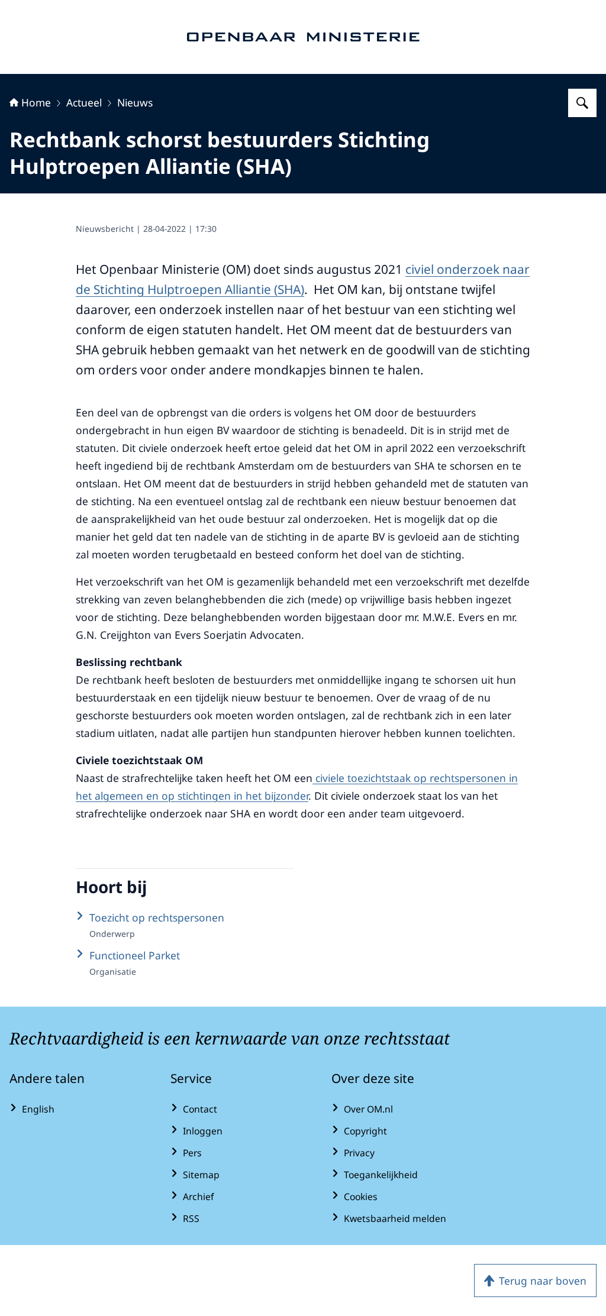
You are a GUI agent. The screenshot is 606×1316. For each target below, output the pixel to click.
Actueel (84, 102)
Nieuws (135, 102)
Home (36, 102)
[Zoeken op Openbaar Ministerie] (582, 103)
